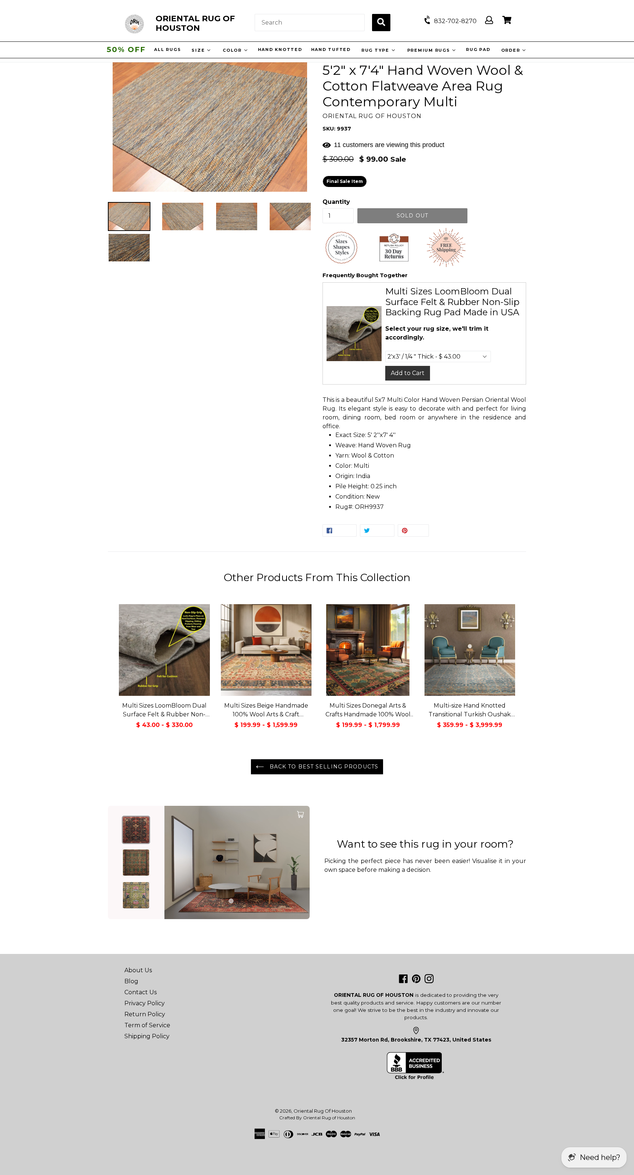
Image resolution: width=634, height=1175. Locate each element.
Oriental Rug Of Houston (323, 1111)
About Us (138, 970)
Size (198, 50)
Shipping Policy (147, 1036)
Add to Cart (408, 373)
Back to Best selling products (322, 766)
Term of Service (147, 1025)
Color (232, 50)
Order (510, 50)
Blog (131, 981)
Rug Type (375, 50)
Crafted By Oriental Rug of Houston (317, 1117)
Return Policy (144, 1014)
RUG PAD (477, 49)
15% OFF (126, 49)
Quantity (336, 201)
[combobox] (310, 22)
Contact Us (140, 992)
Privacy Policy (144, 1003)
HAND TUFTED (330, 49)
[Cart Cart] (506, 20)
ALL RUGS (166, 49)
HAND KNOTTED (279, 49)
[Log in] (489, 20)
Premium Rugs (428, 50)
